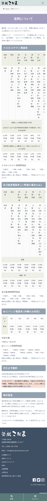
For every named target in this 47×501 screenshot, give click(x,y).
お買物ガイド (6, 455)
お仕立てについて (8, 462)
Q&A (3, 465)
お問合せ (5, 472)
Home (7, 9)
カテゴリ (35, 499)
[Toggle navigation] (42, 3)
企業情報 (5, 469)
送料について (6, 458)
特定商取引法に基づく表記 (11, 476)
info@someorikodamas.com (18, 451)
